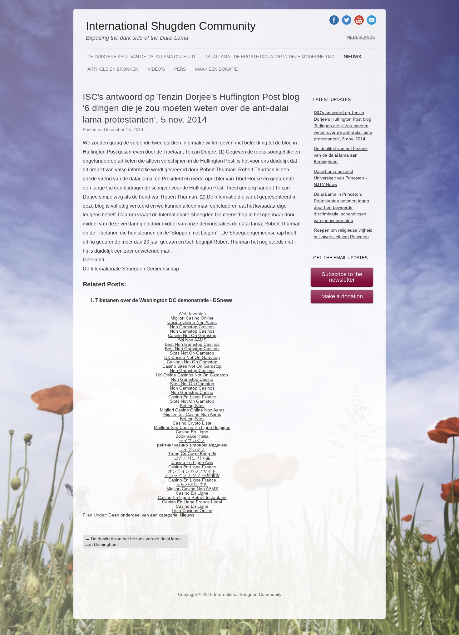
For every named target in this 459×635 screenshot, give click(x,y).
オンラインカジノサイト (192, 471)
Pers (180, 69)
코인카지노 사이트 (192, 458)
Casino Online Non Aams (192, 322)
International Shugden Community (171, 26)
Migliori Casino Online (192, 317)
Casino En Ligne (192, 431)
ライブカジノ (192, 440)
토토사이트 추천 (192, 484)
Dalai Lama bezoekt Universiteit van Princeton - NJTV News (340, 178)
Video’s (156, 69)
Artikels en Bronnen (112, 69)
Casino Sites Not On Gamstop (192, 366)
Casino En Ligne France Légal (192, 501)
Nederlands (361, 37)
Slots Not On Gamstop (192, 352)
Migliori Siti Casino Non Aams (192, 414)
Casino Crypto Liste (192, 423)
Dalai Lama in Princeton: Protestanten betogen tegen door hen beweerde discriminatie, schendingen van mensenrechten (341, 207)
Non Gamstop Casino (192, 379)
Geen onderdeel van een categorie (142, 514)
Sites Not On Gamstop (192, 383)
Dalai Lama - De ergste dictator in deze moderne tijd (269, 56)
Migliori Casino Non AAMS (192, 488)
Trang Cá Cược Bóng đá (192, 453)
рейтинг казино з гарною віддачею (192, 444)
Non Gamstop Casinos (192, 326)
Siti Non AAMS (192, 339)
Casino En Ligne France (192, 396)
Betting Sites (192, 405)
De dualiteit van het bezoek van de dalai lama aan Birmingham (133, 541)
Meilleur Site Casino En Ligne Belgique (192, 427)
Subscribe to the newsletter (342, 277)
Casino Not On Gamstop (192, 335)
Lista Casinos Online (192, 510)
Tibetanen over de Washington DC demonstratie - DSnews (164, 300)
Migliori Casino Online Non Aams (192, 409)
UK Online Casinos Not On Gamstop (192, 374)
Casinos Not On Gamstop (192, 361)
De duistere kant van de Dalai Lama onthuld (141, 56)
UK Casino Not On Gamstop (192, 357)
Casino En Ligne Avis (192, 462)
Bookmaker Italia (192, 436)
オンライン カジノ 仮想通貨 (192, 475)
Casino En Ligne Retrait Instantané (192, 497)
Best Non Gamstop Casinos (192, 344)
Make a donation (342, 296)
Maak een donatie (216, 69)
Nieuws (352, 56)
